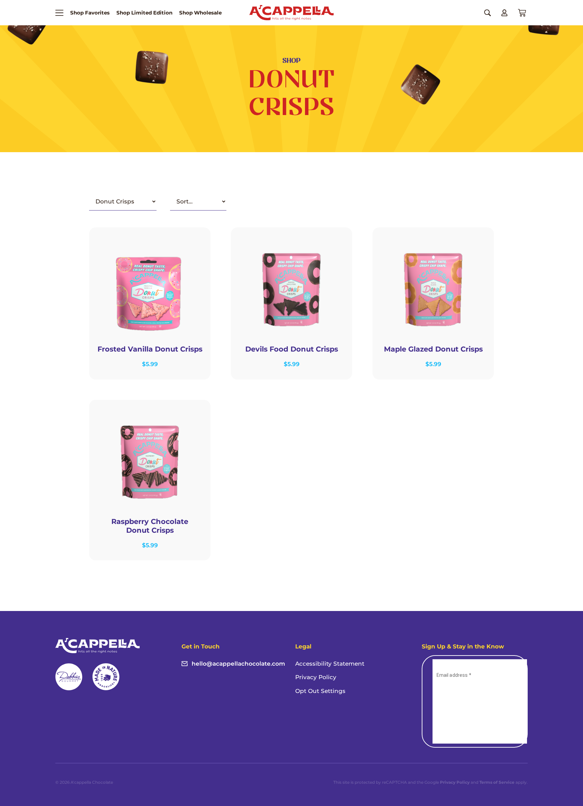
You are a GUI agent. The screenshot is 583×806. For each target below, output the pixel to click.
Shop (291, 60)
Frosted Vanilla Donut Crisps (150, 349)
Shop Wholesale (200, 12)
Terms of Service (497, 782)
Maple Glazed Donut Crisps (433, 349)
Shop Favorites (90, 12)
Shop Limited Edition (144, 12)
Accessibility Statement (329, 663)
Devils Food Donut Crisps (291, 349)
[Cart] (522, 13)
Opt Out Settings (320, 691)
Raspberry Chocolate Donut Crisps (149, 525)
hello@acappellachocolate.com (238, 663)
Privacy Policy (315, 677)
